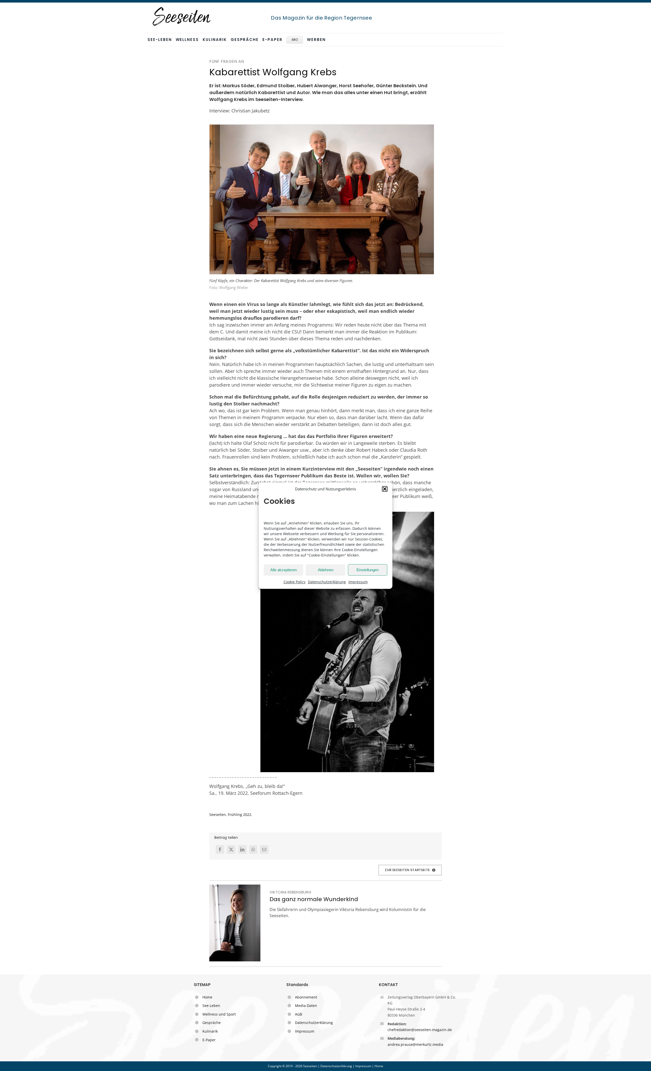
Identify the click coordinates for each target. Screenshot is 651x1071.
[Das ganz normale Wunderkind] (234, 923)
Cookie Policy (294, 581)
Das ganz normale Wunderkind (314, 899)
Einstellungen (368, 570)
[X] (231, 849)
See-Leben (211, 1005)
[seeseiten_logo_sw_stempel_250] (181, 7)
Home (207, 997)
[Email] (264, 849)
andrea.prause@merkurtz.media (415, 1044)
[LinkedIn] (242, 849)
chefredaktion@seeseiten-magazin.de (420, 1029)
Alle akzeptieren (283, 570)
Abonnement (306, 997)
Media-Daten (306, 1005)
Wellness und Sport (219, 1014)
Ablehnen (325, 570)
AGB (298, 1014)
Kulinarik (210, 1031)
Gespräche (211, 1022)
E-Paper (209, 1039)
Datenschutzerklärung (327, 581)
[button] (384, 488)
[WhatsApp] (253, 849)
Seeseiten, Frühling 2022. (230, 814)
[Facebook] (220, 849)
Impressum (358, 581)
